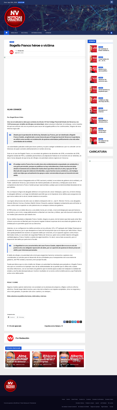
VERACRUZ (14, 33)
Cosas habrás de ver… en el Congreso (44, 360)
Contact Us (82, 399)
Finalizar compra (90, 403)
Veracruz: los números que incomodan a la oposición (103, 82)
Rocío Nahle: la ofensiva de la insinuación (103, 122)
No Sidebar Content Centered (69, 406)
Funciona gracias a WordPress (12, 403)
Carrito (68, 399)
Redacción (21, 50)
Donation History (80, 403)
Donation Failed (109, 399)
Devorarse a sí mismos (102, 111)
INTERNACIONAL (37, 33)
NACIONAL (24, 33)
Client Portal (74, 399)
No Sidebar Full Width (83, 406)
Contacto (88, 399)
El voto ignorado (15, 326)
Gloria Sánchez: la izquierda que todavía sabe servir (104, 92)
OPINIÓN (48, 33)
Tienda (111, 406)
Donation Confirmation (98, 399)
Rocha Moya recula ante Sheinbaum (102, 132)
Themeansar (33, 403)
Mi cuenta (110, 403)
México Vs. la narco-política (70, 360)
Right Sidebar (104, 406)
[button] (108, 33)
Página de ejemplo (95, 406)
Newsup (26, 403)
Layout (97, 403)
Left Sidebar (103, 403)
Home (63, 399)
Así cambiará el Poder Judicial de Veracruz (17, 360)
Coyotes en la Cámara (52, 326)
